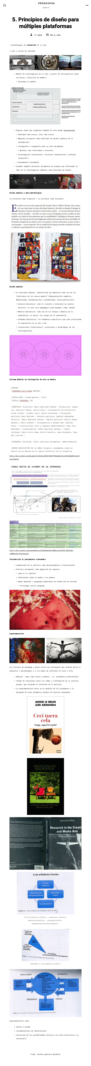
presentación (69, 130)
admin (39, 35)
